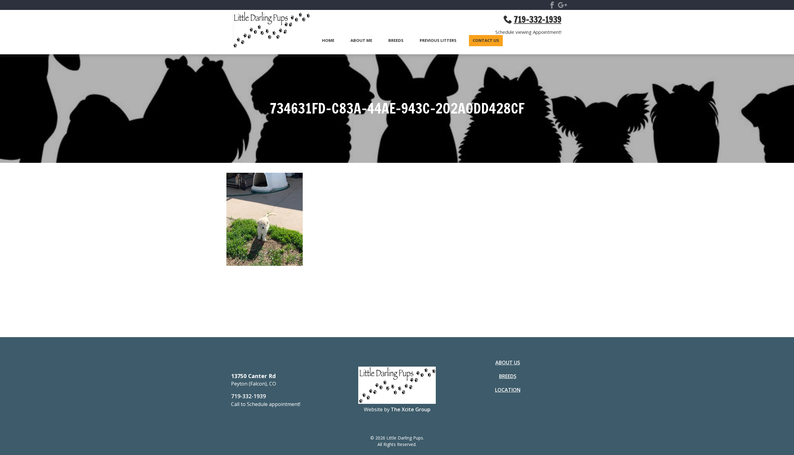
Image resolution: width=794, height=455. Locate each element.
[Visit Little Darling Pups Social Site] (552, 6)
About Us (507, 362)
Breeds (396, 40)
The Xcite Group (410, 409)
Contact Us (486, 40)
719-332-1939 (248, 396)
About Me (361, 40)
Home (328, 40)
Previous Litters (438, 40)
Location (507, 389)
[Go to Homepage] (268, 30)
